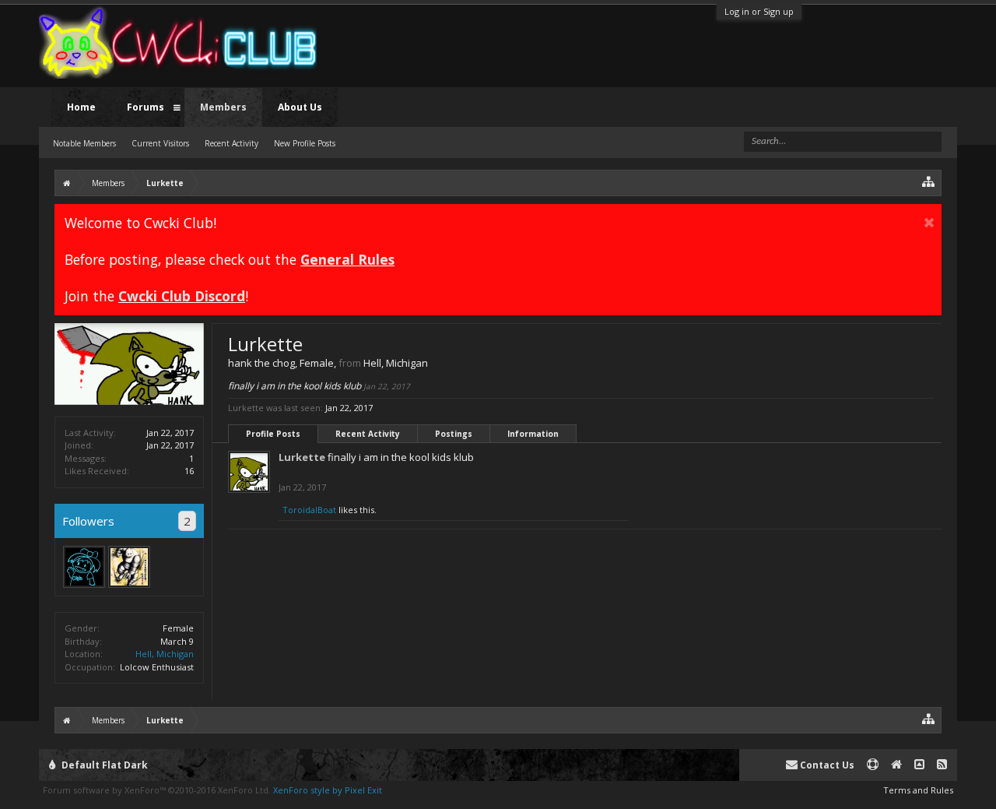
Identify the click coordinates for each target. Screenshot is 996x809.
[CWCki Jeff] (129, 567)
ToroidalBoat (309, 509)
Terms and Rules (918, 790)
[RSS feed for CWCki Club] (942, 765)
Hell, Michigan (164, 654)
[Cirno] (84, 567)
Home (81, 107)
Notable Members (84, 143)
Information (533, 433)
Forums (145, 107)
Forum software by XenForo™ (157, 790)
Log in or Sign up (759, 11)
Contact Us (826, 765)
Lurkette (302, 457)
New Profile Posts (304, 143)
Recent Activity (367, 433)
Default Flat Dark (103, 765)
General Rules (347, 259)
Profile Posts (273, 433)
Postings (453, 433)
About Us (300, 107)
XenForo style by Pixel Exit (327, 790)
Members (223, 107)
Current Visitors (160, 143)
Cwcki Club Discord (181, 296)
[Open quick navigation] (928, 181)
